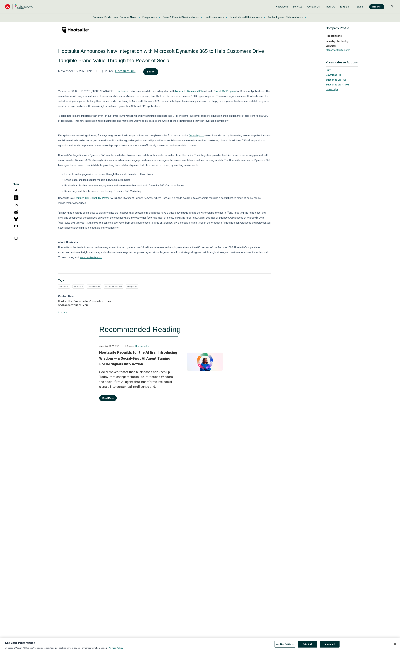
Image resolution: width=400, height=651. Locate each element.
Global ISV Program (225, 91)
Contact (62, 312)
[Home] (19, 6)
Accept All (330, 644)
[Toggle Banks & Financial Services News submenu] (201, 17)
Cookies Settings (284, 644)
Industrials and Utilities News (246, 17)
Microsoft (64, 286)
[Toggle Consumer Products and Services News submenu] (139, 17)
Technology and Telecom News (285, 17)
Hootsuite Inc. (125, 71)
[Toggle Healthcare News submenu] (226, 17)
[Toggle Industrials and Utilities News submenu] (264, 17)
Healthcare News (214, 17)
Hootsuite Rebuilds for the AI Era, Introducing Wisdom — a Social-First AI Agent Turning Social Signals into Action (138, 358)
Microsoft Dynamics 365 (189, 91)
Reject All (307, 644)
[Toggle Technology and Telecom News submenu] (305, 17)
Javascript (332, 89)
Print (328, 70)
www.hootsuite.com (91, 257)
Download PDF (334, 74)
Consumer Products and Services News (114, 17)
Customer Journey (113, 286)
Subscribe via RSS (336, 79)
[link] (282, 7)
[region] (200, 644)
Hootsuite (123, 91)
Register (376, 6)
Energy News (149, 17)
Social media (94, 286)
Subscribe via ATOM (337, 84)
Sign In (360, 6)
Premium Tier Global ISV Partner (92, 198)
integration (132, 286)
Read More (108, 398)
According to (196, 135)
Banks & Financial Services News (181, 17)
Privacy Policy (116, 648)
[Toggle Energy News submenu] (159, 17)
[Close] (395, 644)
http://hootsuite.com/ (338, 50)
